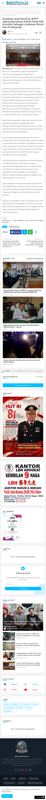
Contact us (22, 778)
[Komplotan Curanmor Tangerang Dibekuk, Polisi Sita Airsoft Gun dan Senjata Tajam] (9, 636)
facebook (14, 684)
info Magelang (8, 707)
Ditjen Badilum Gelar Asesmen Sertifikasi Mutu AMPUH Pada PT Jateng (21, 326)
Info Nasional (25, 704)
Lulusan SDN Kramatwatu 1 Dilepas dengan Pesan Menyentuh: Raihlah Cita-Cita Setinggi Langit (28, 665)
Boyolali (6, 704)
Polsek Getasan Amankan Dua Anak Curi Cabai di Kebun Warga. (21, 361)
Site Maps (21, 783)
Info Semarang (14, 11)
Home (6, 778)
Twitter (24, 232)
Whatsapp (30, 232)
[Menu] (3, 3)
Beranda (5, 11)
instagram (14, 689)
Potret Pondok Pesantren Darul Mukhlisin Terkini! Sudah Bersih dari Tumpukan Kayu (28, 645)
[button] (39, 3)
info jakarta (7, 711)
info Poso (19, 707)
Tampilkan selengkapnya (34, 258)
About (13, 778)
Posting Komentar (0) (23, 385)
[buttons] (15, 770)
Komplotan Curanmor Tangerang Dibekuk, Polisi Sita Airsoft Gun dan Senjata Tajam (28, 635)
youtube (35, 689)
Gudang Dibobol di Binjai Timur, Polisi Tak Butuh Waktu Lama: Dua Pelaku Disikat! (28, 655)
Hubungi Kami (6, 791)
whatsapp (35, 684)
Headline (15, 704)
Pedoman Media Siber (35, 783)
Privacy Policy (33, 778)
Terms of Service (9, 783)
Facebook (17, 232)
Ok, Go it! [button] (7, 796)
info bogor (28, 707)
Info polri (35, 704)
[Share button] (35, 232)
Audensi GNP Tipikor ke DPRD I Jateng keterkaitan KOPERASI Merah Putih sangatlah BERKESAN (22, 291)
